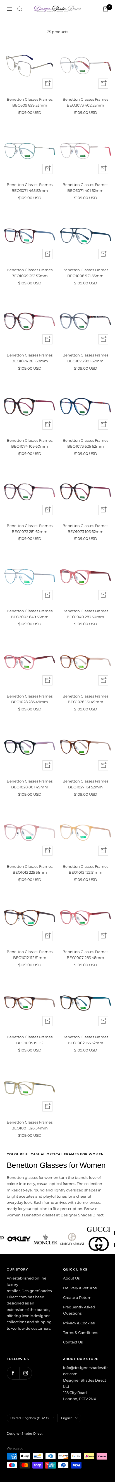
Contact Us (73, 1342)
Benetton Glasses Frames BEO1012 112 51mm (29, 954)
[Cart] (105, 8)
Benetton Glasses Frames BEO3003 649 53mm (29, 614)
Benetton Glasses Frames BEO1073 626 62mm (85, 443)
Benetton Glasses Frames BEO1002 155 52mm (85, 1040)
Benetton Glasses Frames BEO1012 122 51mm (85, 869)
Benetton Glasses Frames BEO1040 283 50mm (85, 614)
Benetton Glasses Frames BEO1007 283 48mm (85, 954)
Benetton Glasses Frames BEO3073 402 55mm (85, 102)
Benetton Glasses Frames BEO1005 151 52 (29, 1040)
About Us (71, 1278)
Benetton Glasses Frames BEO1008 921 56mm (85, 273)
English (66, 1418)
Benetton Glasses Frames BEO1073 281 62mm (29, 528)
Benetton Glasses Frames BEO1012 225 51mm (29, 869)
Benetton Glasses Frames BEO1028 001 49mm (29, 784)
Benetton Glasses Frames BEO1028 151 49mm (85, 699)
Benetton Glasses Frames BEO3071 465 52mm (29, 187)
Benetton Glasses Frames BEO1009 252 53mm (29, 273)
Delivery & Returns (80, 1288)
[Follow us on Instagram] (25, 1373)
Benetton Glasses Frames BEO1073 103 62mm (85, 528)
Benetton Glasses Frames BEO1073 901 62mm (85, 358)
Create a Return (77, 1297)
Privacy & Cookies (79, 1323)
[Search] (19, 8)
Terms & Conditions (80, 1332)
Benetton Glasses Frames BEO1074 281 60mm (29, 358)
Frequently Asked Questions (79, 1310)
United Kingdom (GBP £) (29, 1418)
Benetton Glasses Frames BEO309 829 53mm (29, 102)
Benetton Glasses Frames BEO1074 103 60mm (29, 443)
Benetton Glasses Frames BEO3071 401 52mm (85, 187)
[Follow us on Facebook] (13, 1373)
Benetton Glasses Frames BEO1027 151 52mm (85, 784)
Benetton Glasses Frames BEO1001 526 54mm (29, 1125)
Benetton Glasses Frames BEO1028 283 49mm (29, 699)
